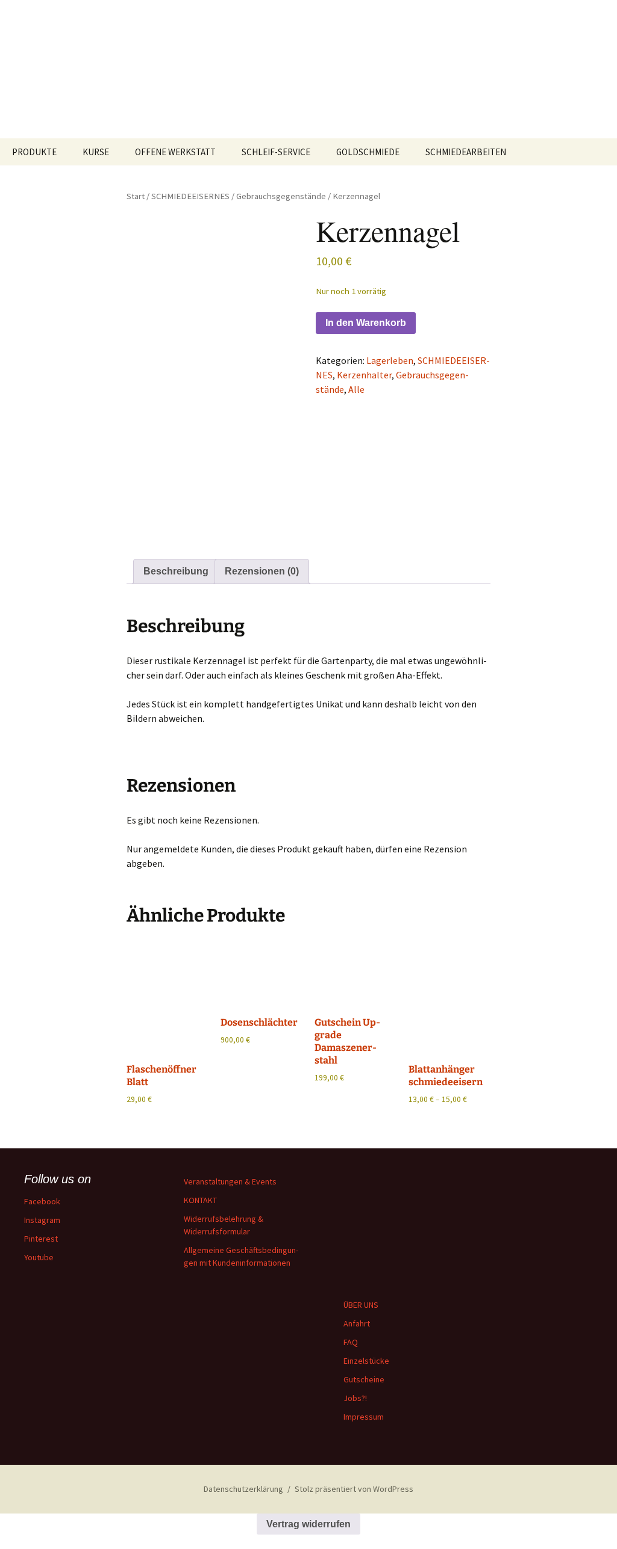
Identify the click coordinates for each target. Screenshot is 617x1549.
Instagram (42, 1220)
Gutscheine (363, 1379)
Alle (356, 389)
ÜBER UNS (360, 1304)
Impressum (363, 1416)
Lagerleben (389, 360)
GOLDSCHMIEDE (367, 152)
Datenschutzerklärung (243, 1488)
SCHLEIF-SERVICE (276, 152)
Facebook (42, 1201)
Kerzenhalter (364, 375)
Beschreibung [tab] (175, 571)
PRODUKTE (34, 152)
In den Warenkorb (365, 323)
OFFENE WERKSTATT (175, 152)
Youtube (39, 1257)
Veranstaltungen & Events (230, 1181)
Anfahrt (356, 1323)
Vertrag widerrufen (308, 1524)
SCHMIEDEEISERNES (190, 196)
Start (136, 196)
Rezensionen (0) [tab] (262, 571)
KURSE (96, 152)
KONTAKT (200, 1200)
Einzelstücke (366, 1360)
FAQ (350, 1342)
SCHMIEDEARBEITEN (465, 152)
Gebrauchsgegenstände (281, 196)
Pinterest (41, 1238)
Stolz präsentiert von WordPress (354, 1488)
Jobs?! (355, 1398)
